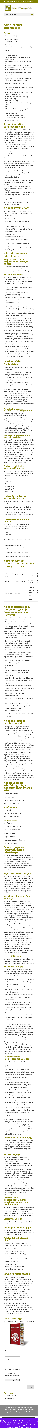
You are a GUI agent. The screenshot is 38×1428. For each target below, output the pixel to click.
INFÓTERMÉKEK (9, 1398)
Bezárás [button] (28, 1427)
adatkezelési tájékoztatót (13, 1375)
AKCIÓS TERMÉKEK (10, 1396)
